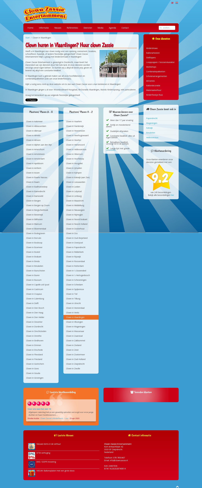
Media (100, 27)
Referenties (72, 27)
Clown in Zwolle (73, 368)
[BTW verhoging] (31, 455)
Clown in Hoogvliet (74, 163)
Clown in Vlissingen (74, 322)
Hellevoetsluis (152, 137)
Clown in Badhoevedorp (36, 186)
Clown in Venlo (72, 312)
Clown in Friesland (34, 359)
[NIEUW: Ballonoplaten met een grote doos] (31, 473)
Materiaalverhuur (153, 90)
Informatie (44, 27)
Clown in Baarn (33, 182)
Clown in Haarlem (74, 121)
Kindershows (152, 48)
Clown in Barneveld (34, 196)
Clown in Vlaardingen (75, 317)
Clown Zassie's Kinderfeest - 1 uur (54, 418)
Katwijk (149, 128)
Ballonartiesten (153, 53)
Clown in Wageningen (75, 326)
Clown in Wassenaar (75, 331)
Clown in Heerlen (73, 140)
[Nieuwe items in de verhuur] (31, 446)
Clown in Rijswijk (73, 256)
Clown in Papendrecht (75, 247)
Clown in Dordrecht (34, 326)
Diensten (88, 27)
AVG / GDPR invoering (46, 461)
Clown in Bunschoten (35, 270)
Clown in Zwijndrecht (75, 364)
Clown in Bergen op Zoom (38, 205)
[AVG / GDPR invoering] (31, 464)
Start (27, 37)
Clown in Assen (33, 172)
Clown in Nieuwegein (75, 210)
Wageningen (151, 123)
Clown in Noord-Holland (76, 224)
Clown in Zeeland (73, 345)
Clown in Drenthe (33, 336)
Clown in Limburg (73, 196)
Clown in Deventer (34, 322)
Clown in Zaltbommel (75, 340)
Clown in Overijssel (74, 242)
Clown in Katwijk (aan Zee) (78, 177)
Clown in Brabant (33, 256)
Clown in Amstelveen (35, 154)
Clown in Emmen (33, 345)
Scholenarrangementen (156, 76)
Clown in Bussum (33, 280)
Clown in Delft (32, 303)
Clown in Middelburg (75, 205)
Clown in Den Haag (34, 312)
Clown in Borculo (33, 238)
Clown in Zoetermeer (75, 354)
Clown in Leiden (73, 186)
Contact (125, 27)
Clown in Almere (33, 140)
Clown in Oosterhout (75, 228)
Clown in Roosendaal (75, 261)
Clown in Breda (33, 261)
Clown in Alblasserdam (36, 126)
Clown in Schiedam (74, 284)
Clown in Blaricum (34, 224)
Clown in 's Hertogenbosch (78, 275)
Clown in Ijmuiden (74, 168)
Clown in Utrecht (73, 303)
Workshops (151, 67)
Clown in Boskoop (34, 242)
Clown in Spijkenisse (75, 289)
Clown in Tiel (71, 294)
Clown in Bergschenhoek (37, 210)
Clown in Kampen (74, 172)
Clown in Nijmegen (74, 214)
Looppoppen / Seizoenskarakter (160, 62)
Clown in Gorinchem (35, 364)
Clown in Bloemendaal (36, 228)
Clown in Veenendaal (75, 308)
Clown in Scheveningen (76, 280)
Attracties (150, 81)
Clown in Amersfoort (35, 149)
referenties (111, 150)
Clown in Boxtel (33, 252)
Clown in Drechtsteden (36, 331)
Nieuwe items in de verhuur (48, 444)
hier (172, 195)
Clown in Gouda (33, 373)
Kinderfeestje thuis (154, 95)
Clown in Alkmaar (33, 130)
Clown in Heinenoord (75, 144)
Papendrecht (151, 118)
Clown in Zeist (72, 350)
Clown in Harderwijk (75, 126)
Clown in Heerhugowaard (77, 135)
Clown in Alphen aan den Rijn (39, 144)
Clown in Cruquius (34, 294)
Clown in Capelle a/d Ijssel (37, 284)
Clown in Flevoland (34, 354)
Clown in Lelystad (74, 191)
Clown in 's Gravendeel (76, 270)
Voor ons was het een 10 (39, 409)
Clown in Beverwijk (34, 214)
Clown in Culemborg (35, 298)
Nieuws (57, 27)
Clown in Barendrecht (35, 191)
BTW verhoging (43, 453)
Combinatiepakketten (155, 71)
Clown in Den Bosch (35, 308)
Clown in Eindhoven (34, 340)
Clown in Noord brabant (76, 219)
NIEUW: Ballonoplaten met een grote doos (55, 470)
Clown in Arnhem (33, 168)
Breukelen (150, 132)
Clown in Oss (72, 233)
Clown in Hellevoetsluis (76, 149)
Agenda (112, 27)
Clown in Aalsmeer (34, 121)
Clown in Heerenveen (75, 130)
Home (30, 27)
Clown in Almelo (33, 135)
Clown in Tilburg (73, 298)
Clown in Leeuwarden (75, 182)
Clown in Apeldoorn (34, 163)
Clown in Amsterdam (35, 158)
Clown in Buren (33, 275)
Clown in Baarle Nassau (36, 177)
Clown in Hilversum (74, 154)
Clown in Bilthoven (34, 219)
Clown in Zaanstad (74, 336)
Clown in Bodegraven (35, 233)
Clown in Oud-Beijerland (77, 238)
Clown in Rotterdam (75, 266)
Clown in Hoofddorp (75, 158)
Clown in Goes (32, 368)
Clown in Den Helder (35, 317)
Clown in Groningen (34, 378)
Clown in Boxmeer (34, 247)
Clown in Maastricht (75, 200)
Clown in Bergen (33, 200)
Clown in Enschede (34, 350)
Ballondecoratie (153, 85)
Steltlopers (151, 57)
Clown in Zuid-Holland (75, 359)
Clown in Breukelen (34, 266)
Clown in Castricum (34, 289)
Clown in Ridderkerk (75, 252)
